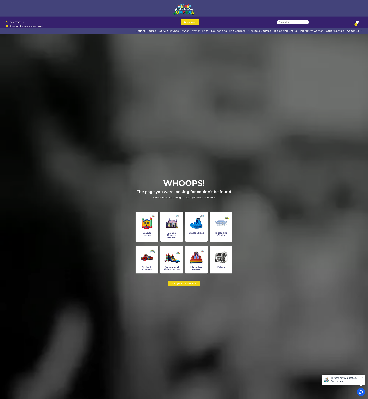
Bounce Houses (146, 30)
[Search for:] (293, 22)
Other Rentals (335, 30)
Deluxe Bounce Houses (174, 30)
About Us (353, 30)
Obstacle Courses (259, 30)
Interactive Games (311, 30)
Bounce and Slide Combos (228, 30)
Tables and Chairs (285, 30)
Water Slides (200, 30)
